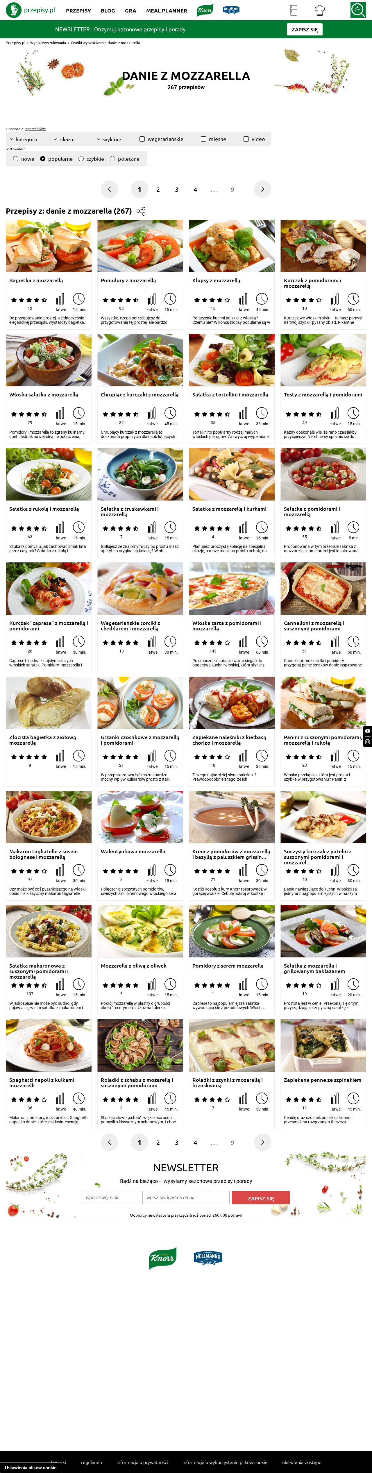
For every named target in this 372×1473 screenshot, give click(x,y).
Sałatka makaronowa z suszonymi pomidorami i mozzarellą (39, 968)
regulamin (91, 1462)
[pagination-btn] (262, 189)
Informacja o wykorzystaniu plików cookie (225, 1462)
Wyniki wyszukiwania (48, 42)
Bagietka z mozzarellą (36, 280)
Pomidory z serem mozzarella (228, 966)
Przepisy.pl (15, 42)
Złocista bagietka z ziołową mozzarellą (42, 740)
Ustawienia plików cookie (30, 1467)
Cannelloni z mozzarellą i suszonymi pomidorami (314, 625)
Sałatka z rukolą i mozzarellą (44, 509)
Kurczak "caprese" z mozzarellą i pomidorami (48, 625)
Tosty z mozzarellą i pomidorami (323, 395)
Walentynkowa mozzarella (133, 851)
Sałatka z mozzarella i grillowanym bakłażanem (314, 968)
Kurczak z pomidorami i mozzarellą (312, 283)
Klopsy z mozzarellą (216, 280)
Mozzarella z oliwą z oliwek (134, 966)
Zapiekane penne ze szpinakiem (323, 1080)
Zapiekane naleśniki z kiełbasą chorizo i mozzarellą (229, 740)
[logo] (30, 10)
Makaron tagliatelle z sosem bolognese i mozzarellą (43, 854)
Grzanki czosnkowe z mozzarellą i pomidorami (140, 740)
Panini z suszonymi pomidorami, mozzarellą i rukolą (323, 740)
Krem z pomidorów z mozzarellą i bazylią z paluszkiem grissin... (231, 854)
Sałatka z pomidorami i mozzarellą (312, 511)
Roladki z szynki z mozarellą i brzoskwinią (227, 1082)
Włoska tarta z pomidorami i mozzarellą (227, 625)
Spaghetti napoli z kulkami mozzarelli (41, 1082)
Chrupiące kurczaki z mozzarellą (140, 395)
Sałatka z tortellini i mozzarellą (230, 395)
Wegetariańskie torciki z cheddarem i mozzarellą (130, 625)
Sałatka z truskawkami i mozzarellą (130, 511)
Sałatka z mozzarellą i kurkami (229, 509)
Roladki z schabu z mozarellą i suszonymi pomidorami (137, 1082)
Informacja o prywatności (142, 1462)
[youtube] (368, 731)
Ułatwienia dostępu (301, 1462)
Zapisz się (261, 1198)
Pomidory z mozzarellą (128, 280)
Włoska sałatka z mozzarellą (43, 395)
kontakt (59, 1462)
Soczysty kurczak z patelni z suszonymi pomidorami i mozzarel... (318, 854)
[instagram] (368, 741)
